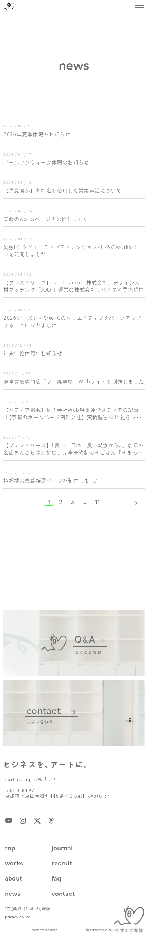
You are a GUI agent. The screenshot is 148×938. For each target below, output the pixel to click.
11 (97, 501)
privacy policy (17, 916)
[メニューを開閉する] (139, 6)
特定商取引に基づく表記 (27, 908)
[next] (136, 501)
